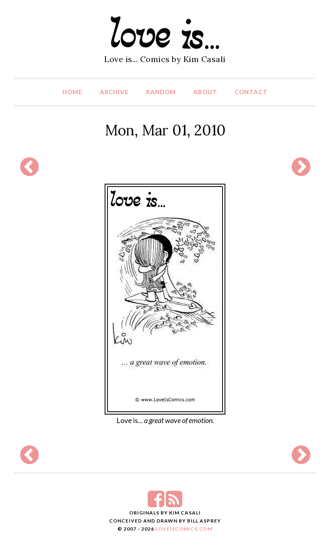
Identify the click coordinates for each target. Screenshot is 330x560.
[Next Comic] (301, 171)
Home (72, 91)
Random (161, 91)
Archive (114, 91)
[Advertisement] (163, 166)
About (205, 91)
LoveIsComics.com (183, 529)
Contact (251, 91)
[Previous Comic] (29, 171)
